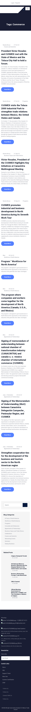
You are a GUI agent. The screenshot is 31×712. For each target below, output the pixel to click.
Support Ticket (6, 673)
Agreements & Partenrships (11, 337)
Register (17, 3)
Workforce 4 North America (11, 257)
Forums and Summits (10, 47)
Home (9, 27)
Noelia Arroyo (6, 45)
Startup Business (9, 543)
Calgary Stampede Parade (19, 556)
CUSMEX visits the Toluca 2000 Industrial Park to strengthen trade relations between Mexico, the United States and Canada (15, 111)
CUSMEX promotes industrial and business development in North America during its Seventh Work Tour (14, 211)
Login (12, 3)
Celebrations (8, 533)
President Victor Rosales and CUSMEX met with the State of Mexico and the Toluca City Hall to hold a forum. (14, 57)
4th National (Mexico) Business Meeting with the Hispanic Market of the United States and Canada (19, 566)
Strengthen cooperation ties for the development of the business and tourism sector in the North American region (15, 459)
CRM (3, 682)
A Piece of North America (12, 518)
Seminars (7, 541)
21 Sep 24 (17, 153)
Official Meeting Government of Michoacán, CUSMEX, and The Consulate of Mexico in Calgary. (18, 593)
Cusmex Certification (8, 679)
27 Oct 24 (16, 45)
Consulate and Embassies (12, 526)
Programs (25, 101)
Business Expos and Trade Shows (13, 155)
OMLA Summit (15, 581)
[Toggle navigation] (27, 8)
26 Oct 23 (11, 255)
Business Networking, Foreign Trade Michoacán (19, 574)
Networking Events (10, 538)
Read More (7, 89)
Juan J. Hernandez (7, 395)
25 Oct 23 (11, 289)
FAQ (3, 670)
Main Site (5, 676)
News (4, 667)
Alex (3, 255)
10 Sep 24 (17, 201)
